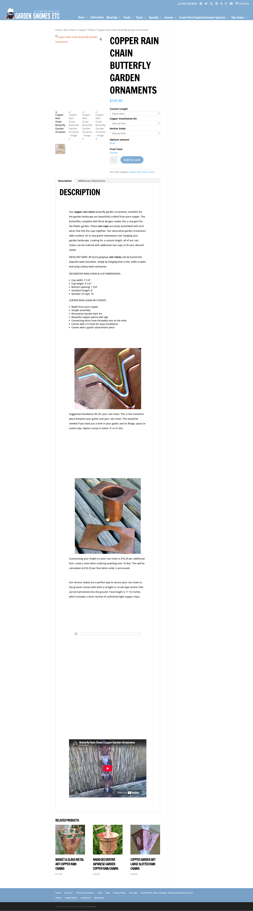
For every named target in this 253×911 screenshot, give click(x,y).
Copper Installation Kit (123, 118)
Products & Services (85, 892)
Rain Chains (70, 29)
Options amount (119, 139)
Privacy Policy (119, 892)
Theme (91, 29)
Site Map (133, 892)
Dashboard (86, 897)
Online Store (97, 17)
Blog (108, 892)
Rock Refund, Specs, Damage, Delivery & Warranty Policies (167, 892)
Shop (100, 892)
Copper (82, 29)
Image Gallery (71, 897)
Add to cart (132, 160)
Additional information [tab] (91, 180)
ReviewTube (91, 906)
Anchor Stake (118, 128)
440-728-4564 (188, 3)
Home (81, 17)
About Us (68, 892)
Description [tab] (65, 180)
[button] (101, 39)
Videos (58, 897)
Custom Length (119, 108)
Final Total (116, 149)
